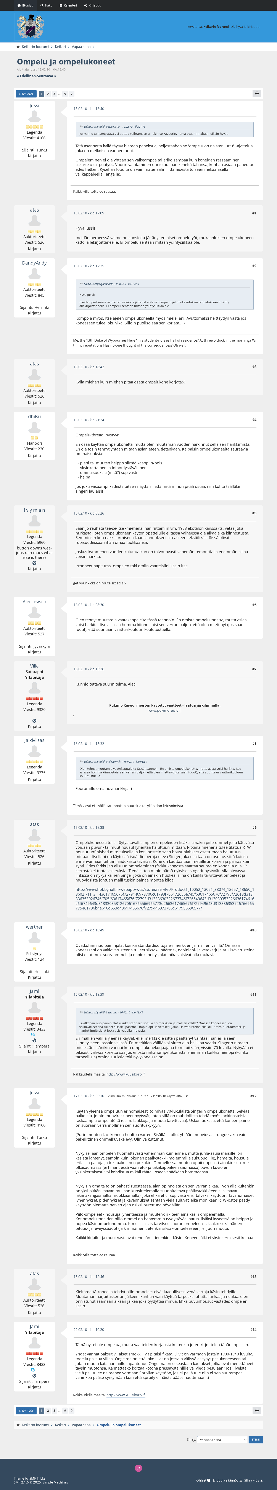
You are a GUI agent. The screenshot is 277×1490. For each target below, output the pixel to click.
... (59, 93)
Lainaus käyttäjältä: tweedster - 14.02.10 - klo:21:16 (114, 126)
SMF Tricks (37, 1478)
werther (34, 927)
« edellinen (26, 76)
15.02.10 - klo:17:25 (89, 266)
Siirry (191, 1439)
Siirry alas (26, 93)
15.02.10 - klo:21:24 (89, 420)
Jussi (34, 105)
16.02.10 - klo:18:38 (89, 827)
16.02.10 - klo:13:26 (89, 669)
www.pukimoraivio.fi (164, 710)
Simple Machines (55, 1482)
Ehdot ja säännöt (226, 1480)
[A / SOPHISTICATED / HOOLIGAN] (34, 563)
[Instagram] (138, 1468)
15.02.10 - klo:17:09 (89, 213)
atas (34, 210)
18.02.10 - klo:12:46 (89, 1276)
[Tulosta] (257, 93)
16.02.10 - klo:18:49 (89, 930)
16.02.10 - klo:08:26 (89, 513)
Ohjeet (201, 1480)
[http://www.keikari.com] (34, 721)
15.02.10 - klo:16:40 (89, 108)
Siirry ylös (26, 1410)
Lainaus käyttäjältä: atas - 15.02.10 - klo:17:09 (111, 284)
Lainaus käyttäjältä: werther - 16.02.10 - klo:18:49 (113, 1012)
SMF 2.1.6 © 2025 (27, 1482)
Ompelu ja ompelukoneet (66, 61)
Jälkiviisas (34, 740)
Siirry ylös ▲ (253, 1480)
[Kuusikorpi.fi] (34, 1040)
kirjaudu (253, 27)
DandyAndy (34, 263)
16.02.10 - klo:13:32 (89, 743)
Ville (34, 666)
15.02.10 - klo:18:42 (89, 367)
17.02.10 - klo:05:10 (89, 1096)
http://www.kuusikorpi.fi (125, 1074)
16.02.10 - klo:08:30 (89, 604)
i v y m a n (34, 510)
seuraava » (46, 76)
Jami (34, 991)
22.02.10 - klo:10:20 (89, 1329)
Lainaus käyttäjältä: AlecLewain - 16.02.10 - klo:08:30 (115, 761)
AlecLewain (34, 602)
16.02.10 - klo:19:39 (89, 994)
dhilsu (34, 416)
